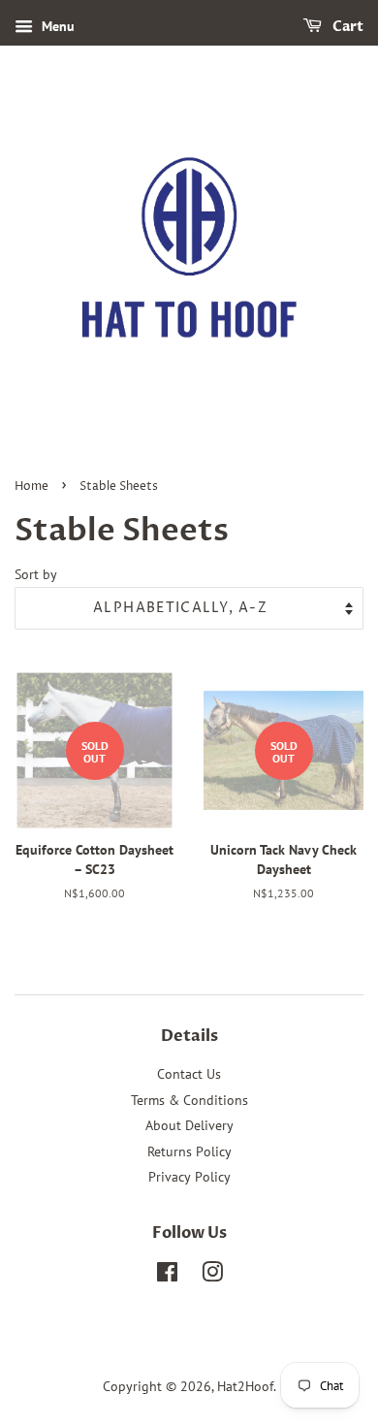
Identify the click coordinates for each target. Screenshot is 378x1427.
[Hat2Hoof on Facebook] (167, 1275)
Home (31, 486)
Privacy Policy (189, 1176)
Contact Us (189, 1074)
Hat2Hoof (245, 1386)
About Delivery (189, 1125)
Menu (56, 26)
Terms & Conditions (189, 1100)
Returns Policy (189, 1151)
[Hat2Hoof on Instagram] (212, 1275)
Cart (346, 26)
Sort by (36, 574)
